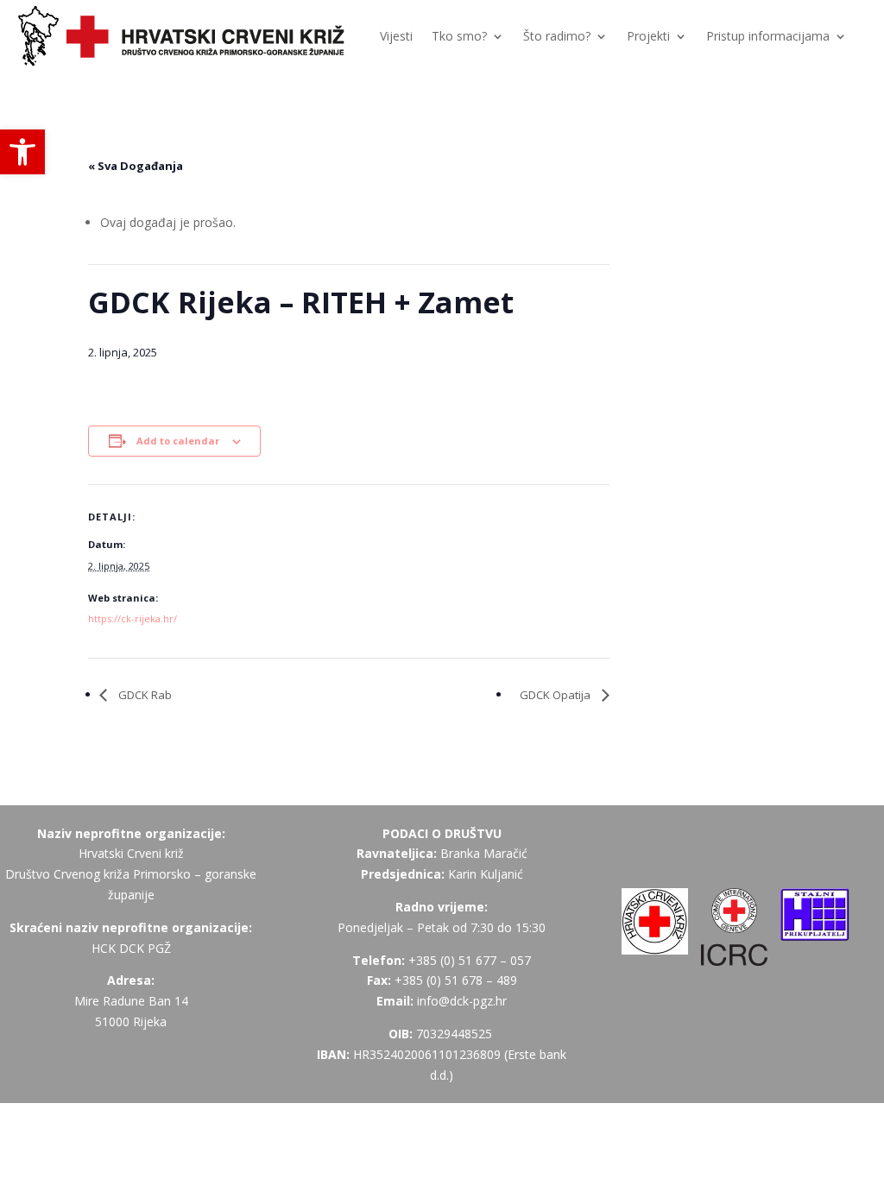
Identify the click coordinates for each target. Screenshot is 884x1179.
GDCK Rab (144, 695)
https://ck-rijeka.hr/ (132, 618)
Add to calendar (177, 440)
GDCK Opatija (556, 695)
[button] (22, 151)
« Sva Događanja (135, 165)
